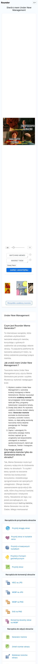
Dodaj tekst (11, 265)
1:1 (30, 247)
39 (7, 247)
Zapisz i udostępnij (19, 270)
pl (34, 3)
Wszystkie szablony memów (19, 303)
